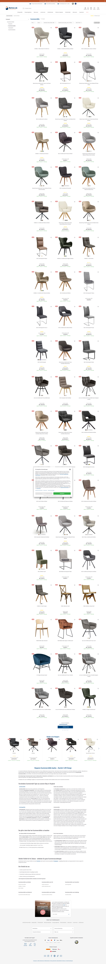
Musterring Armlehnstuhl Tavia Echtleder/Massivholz (65, 363)
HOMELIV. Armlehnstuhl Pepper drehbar (65, 258)
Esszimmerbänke (11, 29)
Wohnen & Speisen (59, 12)
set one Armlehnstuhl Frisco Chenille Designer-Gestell (88, 676)
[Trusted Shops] (73, 4)
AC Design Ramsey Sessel (42, 675)
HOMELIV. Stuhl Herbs (88, 258)
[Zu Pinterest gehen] (55, 956)
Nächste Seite (66, 726)
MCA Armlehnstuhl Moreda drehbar (89, 432)
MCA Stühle (21, 888)
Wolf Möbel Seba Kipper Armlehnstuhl (65, 640)
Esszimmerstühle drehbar (47, 894)
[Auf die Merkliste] (51, 27)
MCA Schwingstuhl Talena (89, 293)
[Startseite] (11, 8)
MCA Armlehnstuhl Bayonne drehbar (88, 571)
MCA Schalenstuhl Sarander (65, 188)
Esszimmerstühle (12, 25)
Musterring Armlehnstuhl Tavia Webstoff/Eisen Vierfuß (65, 538)
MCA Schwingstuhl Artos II (41, 327)
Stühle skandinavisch (46, 886)
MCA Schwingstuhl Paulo (89, 327)
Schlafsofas (81, 922)
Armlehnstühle (22, 786)
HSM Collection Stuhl (65, 606)
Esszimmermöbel (10, 21)
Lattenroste (42, 12)
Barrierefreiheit (59, 960)
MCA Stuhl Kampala (42, 362)
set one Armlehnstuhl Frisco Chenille (65, 675)
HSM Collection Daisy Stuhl (88, 606)
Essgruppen (10, 27)
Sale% (87, 12)
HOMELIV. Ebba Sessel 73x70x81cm (41, 48)
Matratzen (36, 12)
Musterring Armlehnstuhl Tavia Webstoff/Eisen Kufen (88, 84)
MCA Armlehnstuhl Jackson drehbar (88, 48)
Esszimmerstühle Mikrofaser (24, 894)
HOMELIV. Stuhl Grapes (42, 606)
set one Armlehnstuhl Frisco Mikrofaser (42, 397)
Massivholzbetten (47, 922)
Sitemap (63, 960)
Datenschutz (42, 960)
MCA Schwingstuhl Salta (89, 362)
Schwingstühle (68, 884)
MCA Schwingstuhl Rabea (42, 258)
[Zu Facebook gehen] (51, 956)
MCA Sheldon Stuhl (42, 571)
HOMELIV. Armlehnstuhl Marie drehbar (42, 222)
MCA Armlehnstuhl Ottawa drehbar (65, 153)
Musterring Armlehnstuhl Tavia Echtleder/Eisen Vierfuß (88, 223)
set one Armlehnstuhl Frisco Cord (89, 640)
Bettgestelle (20, 12)
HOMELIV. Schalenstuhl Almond (41, 153)
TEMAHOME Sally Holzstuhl (41, 640)
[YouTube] (61, 956)
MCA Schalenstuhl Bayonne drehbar (65, 501)
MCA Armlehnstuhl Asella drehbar (65, 327)
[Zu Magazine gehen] (45, 956)
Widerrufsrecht (47, 960)
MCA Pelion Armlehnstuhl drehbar (89, 537)
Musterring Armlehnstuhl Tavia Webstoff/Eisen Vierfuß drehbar (41, 189)
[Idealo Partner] (75, 4)
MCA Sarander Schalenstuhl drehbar (41, 537)
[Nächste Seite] (68, 730)
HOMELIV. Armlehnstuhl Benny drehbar (65, 48)
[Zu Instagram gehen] (48, 956)
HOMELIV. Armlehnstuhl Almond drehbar (42, 293)
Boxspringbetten (28, 12)
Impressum (35, 960)
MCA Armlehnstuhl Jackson (41, 119)
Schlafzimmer (50, 12)
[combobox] (96, 23)
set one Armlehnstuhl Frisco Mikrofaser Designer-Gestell (89, 398)
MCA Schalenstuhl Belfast (65, 293)
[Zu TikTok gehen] (58, 956)
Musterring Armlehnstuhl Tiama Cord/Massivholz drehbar (65, 120)
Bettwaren (75, 12)
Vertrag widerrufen (53, 960)
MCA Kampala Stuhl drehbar (65, 397)
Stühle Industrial (45, 884)
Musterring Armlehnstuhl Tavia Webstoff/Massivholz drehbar (89, 154)
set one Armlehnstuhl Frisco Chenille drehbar (42, 709)
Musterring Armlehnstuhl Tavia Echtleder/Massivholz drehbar (42, 433)
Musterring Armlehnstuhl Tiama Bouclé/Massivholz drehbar (65, 223)
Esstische (10, 23)
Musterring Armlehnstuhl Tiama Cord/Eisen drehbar (42, 84)
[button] (98, 748)
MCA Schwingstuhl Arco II (65, 83)
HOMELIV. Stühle (22, 886)
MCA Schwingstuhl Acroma (88, 466)
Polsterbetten (40, 922)
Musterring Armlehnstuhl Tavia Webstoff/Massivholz (89, 189)
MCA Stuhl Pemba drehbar (41, 501)
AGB (38, 960)
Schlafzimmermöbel (27, 922)
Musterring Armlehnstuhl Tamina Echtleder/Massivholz (65, 433)
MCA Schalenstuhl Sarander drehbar (88, 501)
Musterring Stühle (22, 884)
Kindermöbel (67, 12)
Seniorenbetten (63, 922)
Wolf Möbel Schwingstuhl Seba (65, 571)
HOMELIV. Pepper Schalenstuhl (89, 709)
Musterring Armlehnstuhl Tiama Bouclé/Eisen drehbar (89, 120)
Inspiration (81, 12)
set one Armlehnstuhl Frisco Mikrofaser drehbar (65, 709)
